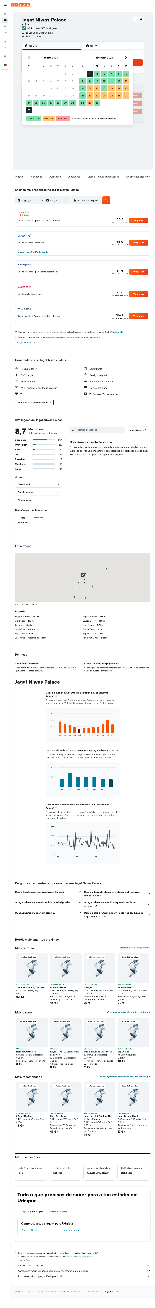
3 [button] (29, 81)
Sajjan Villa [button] (123, 1051)
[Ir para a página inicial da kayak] (20, 5)
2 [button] (72, 73)
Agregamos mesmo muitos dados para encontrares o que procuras (53, 1270)
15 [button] (65, 88)
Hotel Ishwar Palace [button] (26, 1051)
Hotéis (28, 1292)
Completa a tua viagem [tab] (31, 1211)
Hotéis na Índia (57, 1292)
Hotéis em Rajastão (74, 1292)
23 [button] (72, 95)
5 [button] (43, 81)
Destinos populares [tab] (57, 1211)
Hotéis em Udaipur (71, 1230)
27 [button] (50, 102)
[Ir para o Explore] (5, 42)
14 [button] (58, 88)
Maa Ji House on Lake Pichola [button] (99, 1051)
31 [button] (29, 110)
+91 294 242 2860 (31, 36)
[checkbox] (30, 520)
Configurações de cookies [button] (27, 342)
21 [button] (58, 95)
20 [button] (50, 95)
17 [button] (29, 95)
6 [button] (50, 81)
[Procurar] (5, 20)
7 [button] (58, 81)
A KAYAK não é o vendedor (32, 1265)
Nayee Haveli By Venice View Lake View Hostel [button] (64, 1053)
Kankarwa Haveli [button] (58, 987)
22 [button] (65, 95)
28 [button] (58, 102)
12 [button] (43, 88)
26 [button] (43, 102)
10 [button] (29, 88)
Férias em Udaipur (30, 1230)
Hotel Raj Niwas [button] (58, 1116)
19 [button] (43, 95)
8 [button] (65, 81)
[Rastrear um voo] (5, 48)
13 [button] (51, 88)
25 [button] (36, 102)
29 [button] (65, 102)
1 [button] (65, 73)
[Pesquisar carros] (5, 27)
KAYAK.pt (18, 1292)
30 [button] (72, 102)
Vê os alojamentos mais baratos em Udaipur (128, 1012)
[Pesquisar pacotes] (5, 33)
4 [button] (36, 81)
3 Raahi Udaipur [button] (24, 1116)
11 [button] (36, 88)
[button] (5, 4)
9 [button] (72, 81)
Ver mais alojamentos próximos (135, 947)
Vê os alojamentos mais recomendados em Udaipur (124, 1076)
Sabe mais (117, 332)
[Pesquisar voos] (5, 14)
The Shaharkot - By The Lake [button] (30, 987)
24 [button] (29, 102)
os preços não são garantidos (82, 1256)
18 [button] (36, 95)
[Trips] (5, 57)
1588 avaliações (49, 28)
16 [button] (72, 88)
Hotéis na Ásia (41, 1292)
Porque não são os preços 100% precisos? (40, 1276)
